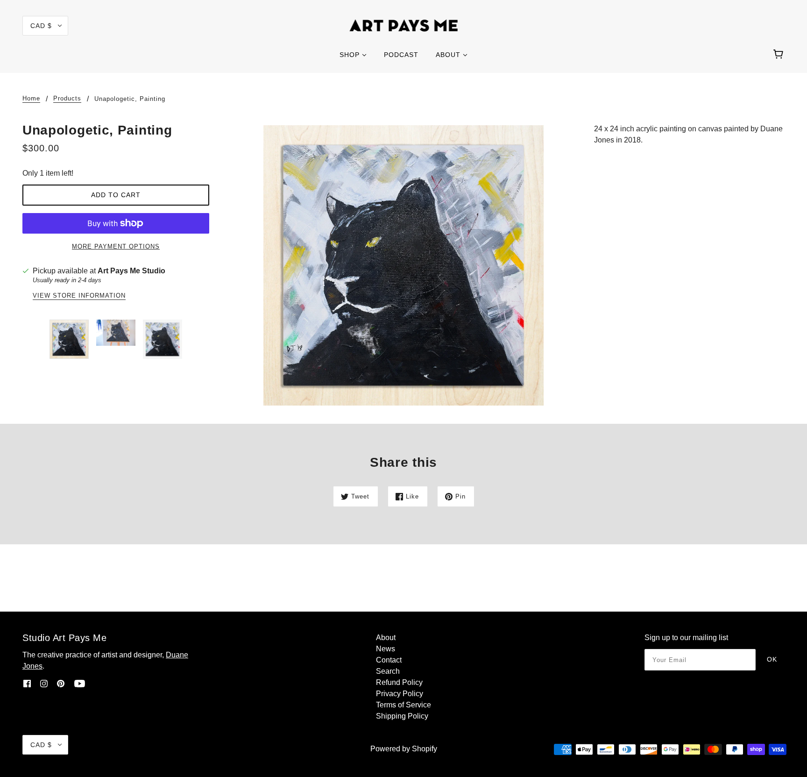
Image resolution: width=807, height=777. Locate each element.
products (67, 98)
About (386, 638)
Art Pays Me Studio (131, 271)
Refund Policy (399, 682)
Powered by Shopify (403, 749)
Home (31, 98)
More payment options (116, 246)
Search (388, 671)
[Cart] (779, 54)
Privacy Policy (399, 694)
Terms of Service (403, 705)
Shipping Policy (402, 716)
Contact (389, 660)
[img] (27, 683)
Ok (772, 659)
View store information (79, 295)
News (385, 649)
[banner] (404, 25)
